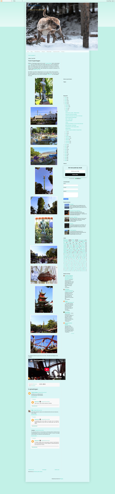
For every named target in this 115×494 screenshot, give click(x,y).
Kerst (71, 251)
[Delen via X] (42, 384)
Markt (75, 251)
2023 (66, 155)
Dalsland (70, 244)
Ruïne (79, 256)
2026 (66, 160)
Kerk (79, 241)
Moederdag (70, 267)
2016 (66, 144)
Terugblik (81, 268)
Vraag (77, 269)
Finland (83, 249)
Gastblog (64, 256)
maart (67, 108)
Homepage (44, 469)
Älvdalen (78, 270)
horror (64, 270)
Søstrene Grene (74, 268)
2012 (66, 99)
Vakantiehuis (77, 249)
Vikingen (83, 251)
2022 (66, 154)
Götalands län (69, 265)
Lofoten (84, 266)
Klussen (69, 266)
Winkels (64, 250)
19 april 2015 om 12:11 (38, 410)
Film (73, 240)
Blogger (61, 478)
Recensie (73, 258)
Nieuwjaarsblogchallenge (68, 249)
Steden (83, 246)
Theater (85, 268)
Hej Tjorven (67, 289)
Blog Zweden (34, 5)
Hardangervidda (70, 256)
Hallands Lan (81, 248)
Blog (32, 51)
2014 (66, 102)
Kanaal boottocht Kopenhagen (71, 117)
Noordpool (71, 260)
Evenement (74, 259)
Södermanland (82, 250)
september (68, 138)
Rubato (66, 301)
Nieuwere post (31, 469)
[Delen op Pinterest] (45, 384)
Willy (32, 410)
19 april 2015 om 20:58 (45, 419)
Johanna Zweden (34, 392)
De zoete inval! (67, 325)
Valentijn (73, 269)
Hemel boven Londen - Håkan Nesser (72, 112)
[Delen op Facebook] (43, 384)
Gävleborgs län (71, 250)
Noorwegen (65, 241)
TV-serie (73, 241)
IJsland (76, 256)
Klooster (64, 266)
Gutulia (64, 265)
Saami (79, 258)
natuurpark (68, 270)
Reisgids (85, 267)
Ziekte (85, 269)
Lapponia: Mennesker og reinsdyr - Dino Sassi (73, 115)
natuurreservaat (83, 260)
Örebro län (83, 244)
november (67, 141)
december (67, 142)
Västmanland (82, 247)
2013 (66, 100)
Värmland (76, 247)
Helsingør (71, 204)
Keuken (84, 265)
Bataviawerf (77, 261)
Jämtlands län (66, 251)
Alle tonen (72, 333)
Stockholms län (81, 243)
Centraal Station (48, 63)
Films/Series (37, 51)
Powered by (72, 178)
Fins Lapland (85, 252)
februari (67, 106)
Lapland (73, 243)
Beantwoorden (34, 396)
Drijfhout (85, 261)
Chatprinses (49, 74)
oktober (67, 139)
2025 (66, 158)
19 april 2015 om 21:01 (45, 440)
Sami (79, 251)
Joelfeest (77, 265)
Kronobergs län (74, 266)
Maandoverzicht (65, 260)
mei (66, 131)
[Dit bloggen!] (41, 384)
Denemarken (81, 240)
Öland (83, 242)
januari (67, 105)
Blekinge (76, 244)
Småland (65, 246)
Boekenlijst (49, 51)
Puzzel (82, 267)
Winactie (81, 269)
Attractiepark (33, 385)
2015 (66, 103)
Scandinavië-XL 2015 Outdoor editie (72, 126)
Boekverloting (65, 259)
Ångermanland (83, 270)
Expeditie (79, 259)
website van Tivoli (36, 69)
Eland (70, 259)
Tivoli (29, 64)
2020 (66, 151)
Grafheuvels (65, 248)
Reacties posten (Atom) (38, 471)
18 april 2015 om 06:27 (42, 392)
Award (73, 261)
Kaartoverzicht (56, 51)
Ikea (77, 250)
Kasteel (69, 258)
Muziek (43, 51)
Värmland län (77, 260)
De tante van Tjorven (69, 275)
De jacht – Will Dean (73, 217)
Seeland (69, 268)
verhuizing (83, 258)
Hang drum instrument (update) (71, 114)
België (79, 257)
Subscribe (75, 174)
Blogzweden (37, 401)
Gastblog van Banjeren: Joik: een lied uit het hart (74, 123)
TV (78, 268)
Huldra (74, 265)
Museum (71, 246)
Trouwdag (69, 269)
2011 (66, 97)
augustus (67, 136)
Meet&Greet (65, 267)
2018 (66, 147)
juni (66, 133)
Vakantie (70, 252)
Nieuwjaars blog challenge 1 (75, 210)
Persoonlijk (78, 267)
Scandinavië (84, 256)
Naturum (65, 252)
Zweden (64, 247)
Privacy (62, 51)
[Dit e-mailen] (40, 384)
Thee (65, 269)
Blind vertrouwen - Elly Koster (70, 125)
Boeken (65, 240)
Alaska (64, 261)
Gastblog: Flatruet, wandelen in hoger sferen (73, 129)
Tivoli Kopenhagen (68, 120)
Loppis (64, 244)
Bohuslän (75, 252)
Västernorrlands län (73, 257)
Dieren (82, 257)
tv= (75, 270)
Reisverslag (73, 248)
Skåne (76, 242)
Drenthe (81, 261)
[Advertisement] (75, 67)
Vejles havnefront (68, 313)
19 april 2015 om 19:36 (39, 430)
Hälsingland (70, 247)
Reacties (34, 399)
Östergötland (66, 243)
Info (28, 51)
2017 (66, 146)
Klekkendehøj (67, 128)
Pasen (66, 111)
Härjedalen (77, 246)
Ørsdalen (71, 223)
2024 (66, 157)
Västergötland (65, 257)
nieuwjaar (72, 270)
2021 (66, 152)
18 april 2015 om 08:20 (45, 401)
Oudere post (57, 469)
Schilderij (65, 268)
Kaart (81, 265)
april (66, 109)
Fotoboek (84, 259)
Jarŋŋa (66, 122)
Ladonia (80, 266)
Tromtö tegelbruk (73, 230)
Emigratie (79, 252)
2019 (66, 149)
